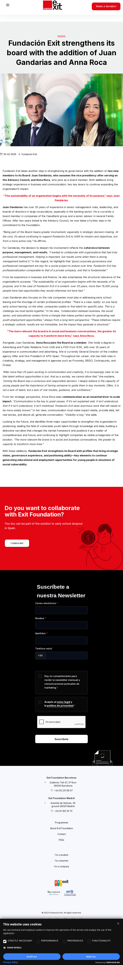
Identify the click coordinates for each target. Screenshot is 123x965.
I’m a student (61, 855)
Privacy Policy (10, 962)
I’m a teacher (61, 860)
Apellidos (40, 633)
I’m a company (61, 866)
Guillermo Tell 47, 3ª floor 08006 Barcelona (63, 784)
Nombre (39, 618)
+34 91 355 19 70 (63, 811)
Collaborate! (17, 543)
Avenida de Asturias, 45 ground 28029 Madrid (63, 805)
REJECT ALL (91, 956)
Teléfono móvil (43, 648)
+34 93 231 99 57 (63, 790)
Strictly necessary (20, 940)
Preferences (75, 940)
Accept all (32, 956)
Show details (14, 947)
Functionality (101, 940)
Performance (49, 940)
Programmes (61, 822)
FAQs (61, 839)
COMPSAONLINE (113, 962)
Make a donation (106, 6)
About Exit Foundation (61, 828)
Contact (61, 834)
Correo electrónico (45, 603)
